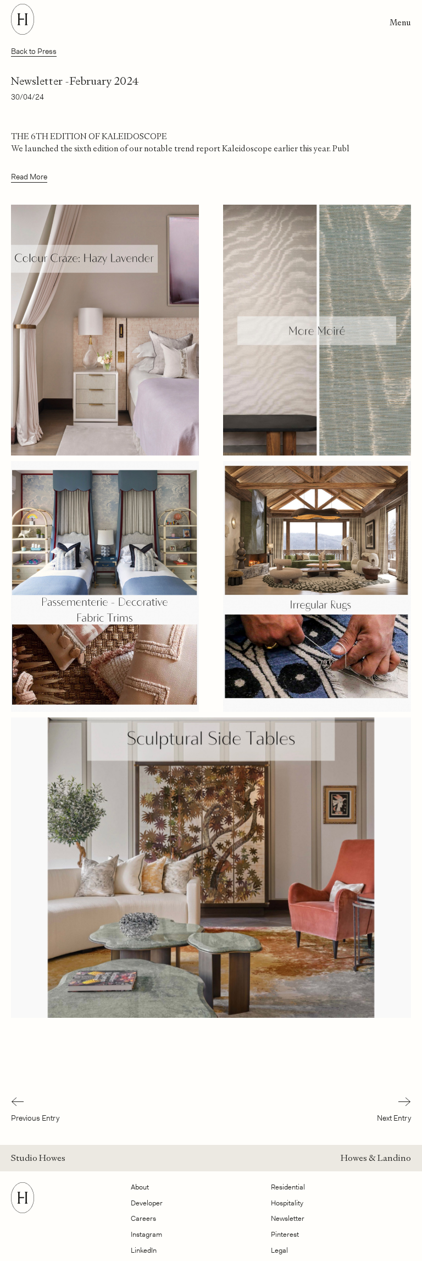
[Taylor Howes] (22, 1210)
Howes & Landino (376, 1158)
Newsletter (287, 1218)
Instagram (146, 1234)
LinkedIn (144, 1250)
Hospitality (287, 1203)
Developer (147, 1203)
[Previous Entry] (35, 1103)
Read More (29, 177)
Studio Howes (38, 1158)
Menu (400, 22)
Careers (143, 1218)
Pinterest (285, 1234)
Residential (288, 1187)
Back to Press (34, 51)
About (140, 1187)
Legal (279, 1250)
